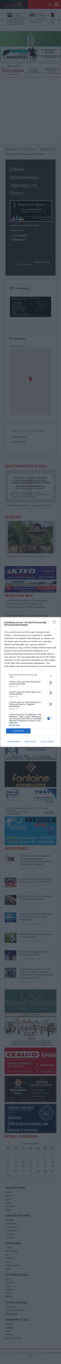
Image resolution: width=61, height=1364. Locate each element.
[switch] (49, 682)
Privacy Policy (47, 741)
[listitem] (30, 676)
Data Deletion (13, 741)
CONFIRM (18, 731)
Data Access (30, 741)
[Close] (55, 623)
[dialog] (30, 682)
